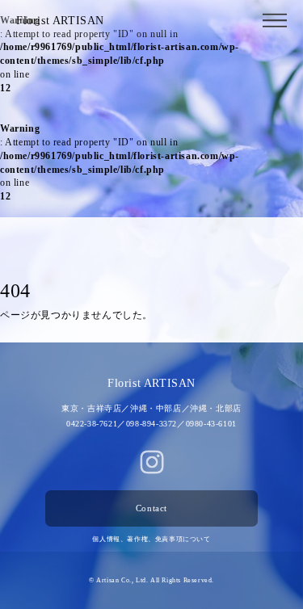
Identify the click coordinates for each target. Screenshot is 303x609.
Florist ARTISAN (60, 20)
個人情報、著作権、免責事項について (151, 539)
